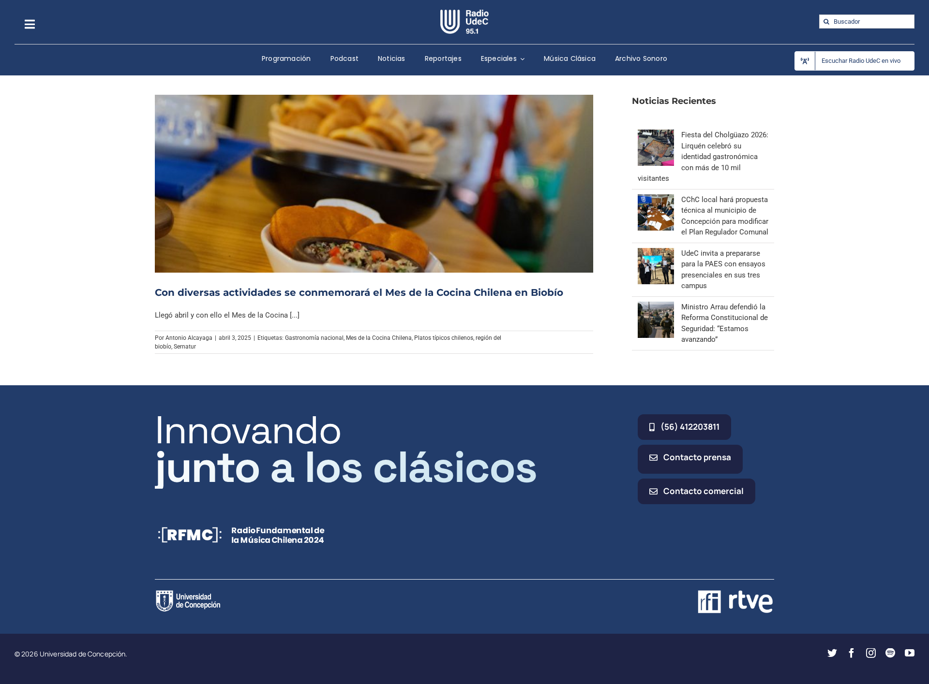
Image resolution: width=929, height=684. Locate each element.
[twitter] (832, 653)
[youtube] (909, 653)
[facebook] (851, 653)
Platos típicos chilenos (443, 338)
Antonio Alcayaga (188, 338)
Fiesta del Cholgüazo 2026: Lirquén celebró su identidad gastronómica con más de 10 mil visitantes (703, 157)
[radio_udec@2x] (464, 13)
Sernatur (185, 346)
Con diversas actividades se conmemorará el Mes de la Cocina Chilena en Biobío (359, 292)
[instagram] (871, 653)
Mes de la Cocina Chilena (379, 338)
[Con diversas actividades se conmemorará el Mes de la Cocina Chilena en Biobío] (374, 184)
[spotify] (890, 653)
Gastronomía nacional (314, 338)
